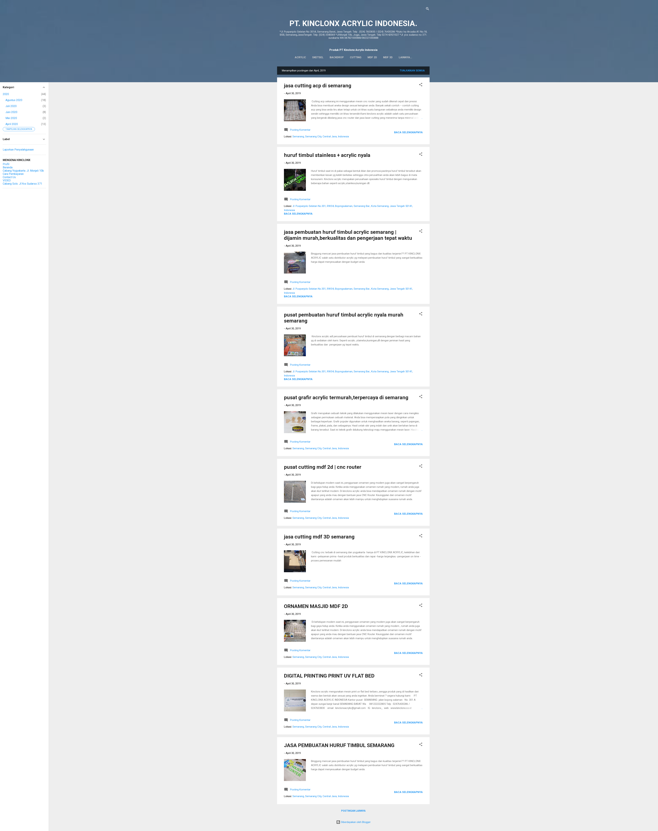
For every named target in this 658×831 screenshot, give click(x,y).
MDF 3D (388, 57)
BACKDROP (337, 57)
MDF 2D (372, 57)
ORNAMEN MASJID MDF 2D (316, 606)
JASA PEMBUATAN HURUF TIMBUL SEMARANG (339, 745)
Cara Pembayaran (13, 174)
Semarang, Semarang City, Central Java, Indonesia (321, 136)
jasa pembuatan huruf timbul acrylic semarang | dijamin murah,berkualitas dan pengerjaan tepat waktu (348, 235)
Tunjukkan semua (412, 70)
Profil (6, 164)
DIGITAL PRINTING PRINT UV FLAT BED (329, 676)
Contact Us (9, 177)
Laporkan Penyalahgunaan (18, 149)
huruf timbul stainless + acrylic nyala (327, 155)
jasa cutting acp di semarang (317, 86)
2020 (6, 94)
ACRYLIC (300, 57)
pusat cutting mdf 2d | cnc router (322, 467)
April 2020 (11, 124)
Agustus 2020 (13, 100)
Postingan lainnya (353, 810)
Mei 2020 (11, 118)
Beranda (8, 167)
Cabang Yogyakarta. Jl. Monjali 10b (23, 170)
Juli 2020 (11, 106)
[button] (421, 85)
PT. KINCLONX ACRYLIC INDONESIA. (353, 23)
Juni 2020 (11, 112)
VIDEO (7, 180)
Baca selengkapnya (408, 132)
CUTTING (355, 57)
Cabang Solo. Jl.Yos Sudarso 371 (22, 183)
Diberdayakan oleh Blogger (355, 822)
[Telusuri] (427, 9)
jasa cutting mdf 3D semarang (319, 537)
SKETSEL (318, 57)
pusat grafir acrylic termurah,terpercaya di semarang (346, 397)
